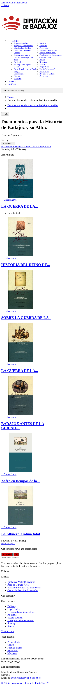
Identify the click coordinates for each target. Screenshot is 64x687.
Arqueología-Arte (21, 43)
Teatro (42, 64)
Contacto (11, 81)
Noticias (11, 84)
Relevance (8, 143)
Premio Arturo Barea (47, 53)
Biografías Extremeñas (23, 46)
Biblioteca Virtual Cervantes (47, 75)
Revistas (43, 62)
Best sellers (7, 146)
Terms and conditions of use (21, 612)
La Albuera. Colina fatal (20, 534)
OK (5, 114)
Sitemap (11, 623)
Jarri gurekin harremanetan (14, 2)
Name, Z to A (44, 146)
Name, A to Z (31, 146)
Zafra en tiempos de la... (20, 481)
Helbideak (12, 650)
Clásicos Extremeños (22, 50)
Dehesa (17, 53)
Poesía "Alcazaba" (47, 69)
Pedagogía (43, 48)
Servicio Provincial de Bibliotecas (24, 587)
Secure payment (15, 617)
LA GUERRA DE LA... (19, 206)
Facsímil (17, 62)
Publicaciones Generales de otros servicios (50, 56)
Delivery (11, 606)
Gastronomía (19, 74)
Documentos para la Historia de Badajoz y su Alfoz (24, 57)
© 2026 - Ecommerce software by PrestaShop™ (25, 683)
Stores (10, 626)
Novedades (44, 71)
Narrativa (43, 46)
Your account (7, 631)
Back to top (8, 543)
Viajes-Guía (44, 67)
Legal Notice (13, 609)
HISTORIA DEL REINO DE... (25, 265)
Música (42, 43)
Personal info (13, 642)
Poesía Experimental (48, 50)
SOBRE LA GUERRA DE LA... (26, 318)
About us (11, 614)
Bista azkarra (8, 199)
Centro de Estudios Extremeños (22, 590)
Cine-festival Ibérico (22, 48)
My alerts (12, 653)
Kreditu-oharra (14, 647)
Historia (17, 76)
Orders (10, 645)
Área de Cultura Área (18, 584)
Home (12, 40)
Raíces (42, 60)
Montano (17, 78)
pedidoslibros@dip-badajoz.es (26, 677)
